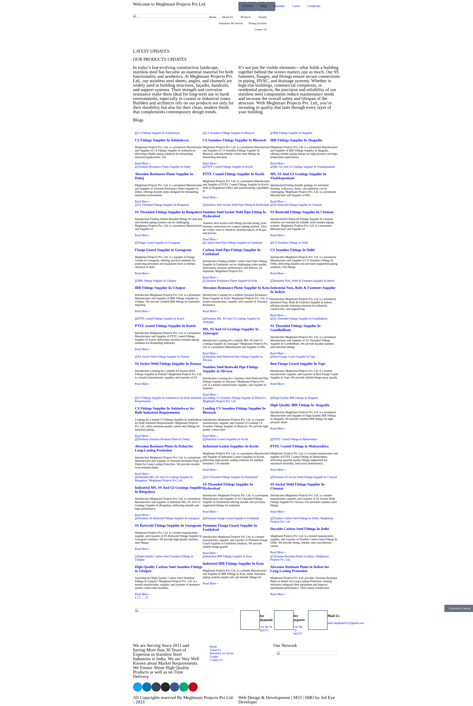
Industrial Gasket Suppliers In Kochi (230, 446)
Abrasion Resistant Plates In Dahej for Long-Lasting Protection (164, 448)
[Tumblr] (156, 687)
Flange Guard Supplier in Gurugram (163, 250)
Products (246, 17)
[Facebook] (174, 687)
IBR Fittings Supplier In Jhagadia (296, 140)
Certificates (313, 6)
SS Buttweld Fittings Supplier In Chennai (301, 212)
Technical (247, 6)
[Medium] (183, 687)
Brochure (279, 6)
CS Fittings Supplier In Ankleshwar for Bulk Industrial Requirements (164, 410)
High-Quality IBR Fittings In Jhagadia (299, 405)
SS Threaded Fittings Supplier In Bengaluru (168, 212)
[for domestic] (250, 620)
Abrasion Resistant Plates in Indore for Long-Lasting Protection (299, 569)
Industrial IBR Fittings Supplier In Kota (233, 563)
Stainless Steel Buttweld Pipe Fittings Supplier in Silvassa (230, 369)
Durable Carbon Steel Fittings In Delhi (299, 529)
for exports (299, 618)
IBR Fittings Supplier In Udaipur (160, 288)
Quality (262, 17)
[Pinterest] (193, 687)
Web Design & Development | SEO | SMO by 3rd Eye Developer (286, 699)
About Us (227, 17)
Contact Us (260, 29)
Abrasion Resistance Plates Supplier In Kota (236, 288)
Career (296, 6)
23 (146, 597)
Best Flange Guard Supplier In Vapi (297, 364)
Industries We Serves (231, 23)
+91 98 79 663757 (266, 628)
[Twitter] (137, 687)
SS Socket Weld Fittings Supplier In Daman (168, 364)
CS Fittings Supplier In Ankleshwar (162, 140)
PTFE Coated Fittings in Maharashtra (299, 446)
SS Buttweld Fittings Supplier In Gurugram (168, 525)
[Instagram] (165, 687)
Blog (263, 6)
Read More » (142, 163)
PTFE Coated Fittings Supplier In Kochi (233, 174)
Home (212, 17)
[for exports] (284, 620)
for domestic (266, 618)
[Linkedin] (147, 687)
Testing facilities (257, 23)
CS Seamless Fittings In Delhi (292, 250)
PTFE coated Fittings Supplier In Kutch (165, 326)
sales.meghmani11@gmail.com (346, 623)
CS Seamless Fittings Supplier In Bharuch (234, 140)
